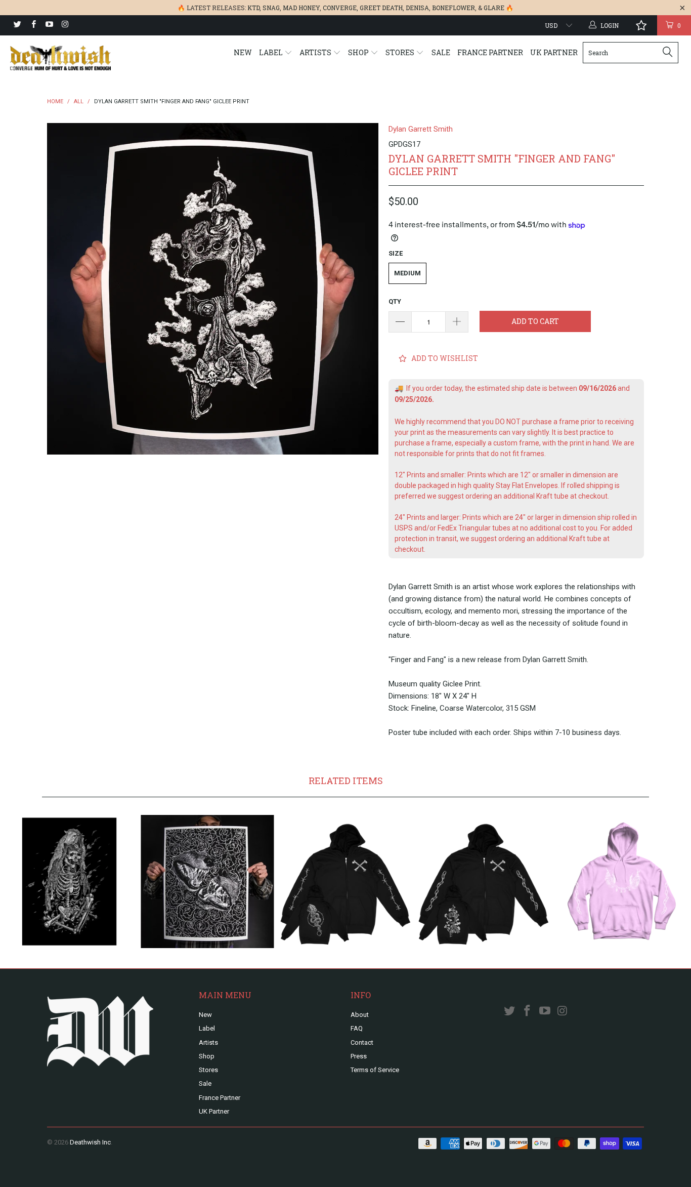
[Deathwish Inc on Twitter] (17, 25)
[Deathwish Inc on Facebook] (32, 25)
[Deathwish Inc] (60, 57)
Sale (440, 52)
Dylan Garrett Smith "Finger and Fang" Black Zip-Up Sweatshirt (483, 881)
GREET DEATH (381, 8)
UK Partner (554, 52)
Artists (316, 52)
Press (359, 1056)
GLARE (494, 8)
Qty (394, 301)
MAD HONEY (301, 8)
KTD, (254, 8)
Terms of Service (375, 1070)
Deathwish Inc (90, 1142)
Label (271, 52)
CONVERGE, (340, 8)
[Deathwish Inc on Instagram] (64, 25)
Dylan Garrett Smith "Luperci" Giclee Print (207, 881)
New (243, 52)
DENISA (417, 8)
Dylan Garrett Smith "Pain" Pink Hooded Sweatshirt (621, 881)
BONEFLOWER (453, 8)
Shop (359, 52)
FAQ (357, 1028)
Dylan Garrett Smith (420, 129)
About (360, 1014)
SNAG (271, 8)
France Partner (490, 52)
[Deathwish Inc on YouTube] (49, 25)
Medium (407, 273)
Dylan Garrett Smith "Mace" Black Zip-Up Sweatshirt (345, 881)
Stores (400, 52)
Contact (362, 1042)
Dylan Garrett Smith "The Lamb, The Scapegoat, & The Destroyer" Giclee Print (69, 881)
